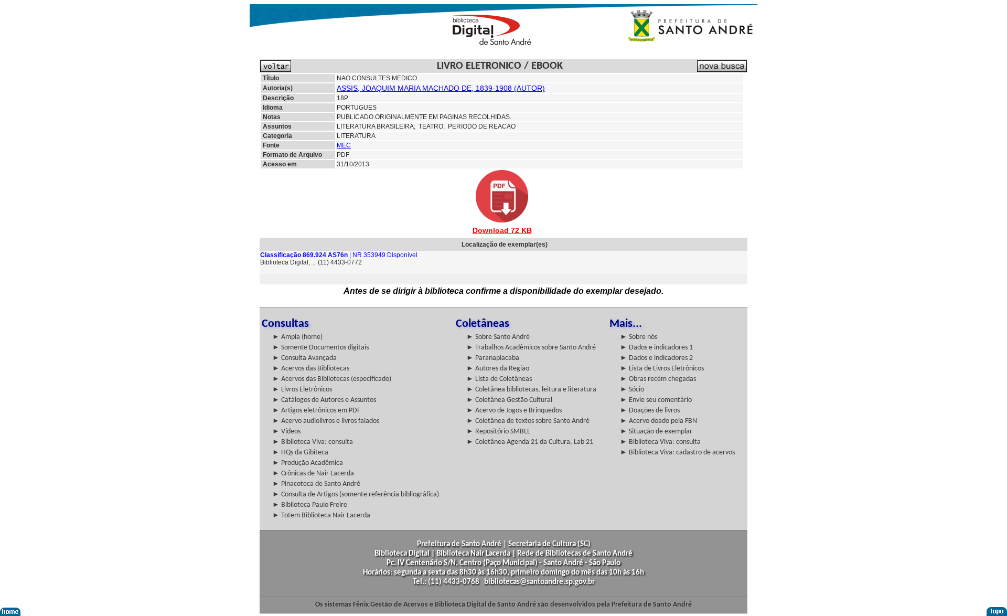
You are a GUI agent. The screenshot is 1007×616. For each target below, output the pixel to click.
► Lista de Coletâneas (499, 379)
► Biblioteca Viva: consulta (312, 442)
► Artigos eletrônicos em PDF (316, 411)
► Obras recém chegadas (658, 379)
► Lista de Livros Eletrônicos (662, 369)
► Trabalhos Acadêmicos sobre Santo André (531, 348)
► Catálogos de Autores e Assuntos (324, 400)
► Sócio (632, 390)
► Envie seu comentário (656, 400)
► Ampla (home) (297, 337)
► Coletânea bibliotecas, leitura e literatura (531, 390)
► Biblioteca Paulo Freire (309, 505)
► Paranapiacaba (492, 358)
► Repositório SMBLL (498, 432)
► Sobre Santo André (498, 337)
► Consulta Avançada (304, 358)
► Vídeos (286, 432)
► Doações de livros (650, 411)
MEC (344, 145)
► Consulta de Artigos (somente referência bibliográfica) (355, 494)
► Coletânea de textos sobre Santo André (528, 421)
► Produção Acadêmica (307, 463)
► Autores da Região (497, 369)
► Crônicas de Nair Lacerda (313, 473)
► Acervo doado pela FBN (658, 421)
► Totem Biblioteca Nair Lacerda (321, 515)
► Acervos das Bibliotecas (310, 369)
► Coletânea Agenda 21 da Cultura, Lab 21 (529, 442)
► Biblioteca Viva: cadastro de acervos (677, 452)
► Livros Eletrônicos (302, 390)
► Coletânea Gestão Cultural (509, 400)
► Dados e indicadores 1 (656, 348)
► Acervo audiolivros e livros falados (325, 421)
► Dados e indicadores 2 (656, 358)
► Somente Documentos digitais (320, 348)
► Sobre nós (638, 337)
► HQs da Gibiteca (300, 452)
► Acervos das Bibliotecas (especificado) (331, 379)
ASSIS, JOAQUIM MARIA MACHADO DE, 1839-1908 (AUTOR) (441, 88)
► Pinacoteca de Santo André (316, 484)
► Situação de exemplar (656, 432)
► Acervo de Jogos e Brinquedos (514, 411)
